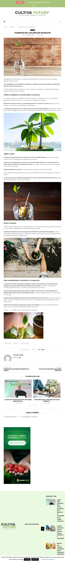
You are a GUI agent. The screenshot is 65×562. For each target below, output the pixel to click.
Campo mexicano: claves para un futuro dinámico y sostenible (60, 532)
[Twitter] (32, 5)
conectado (19, 416)
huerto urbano (24, 343)
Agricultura (8, 343)
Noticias (12, 27)
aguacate (15, 343)
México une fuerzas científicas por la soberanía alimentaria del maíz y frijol (60, 550)
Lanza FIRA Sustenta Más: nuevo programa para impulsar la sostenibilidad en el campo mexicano (60, 510)
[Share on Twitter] (39, 349)
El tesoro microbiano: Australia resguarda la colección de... (46, 2)
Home (5, 27)
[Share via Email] (43, 349)
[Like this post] (35, 349)
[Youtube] (34, 5)
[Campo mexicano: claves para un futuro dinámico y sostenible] (46, 389)
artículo (10, 310)
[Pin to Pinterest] (41, 349)
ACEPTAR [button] (27, 559)
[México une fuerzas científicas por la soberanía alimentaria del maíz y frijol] (50, 546)
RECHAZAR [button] (35, 559)
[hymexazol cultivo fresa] (17, 427)
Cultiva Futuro (31, 35)
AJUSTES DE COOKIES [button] (47, 559)
